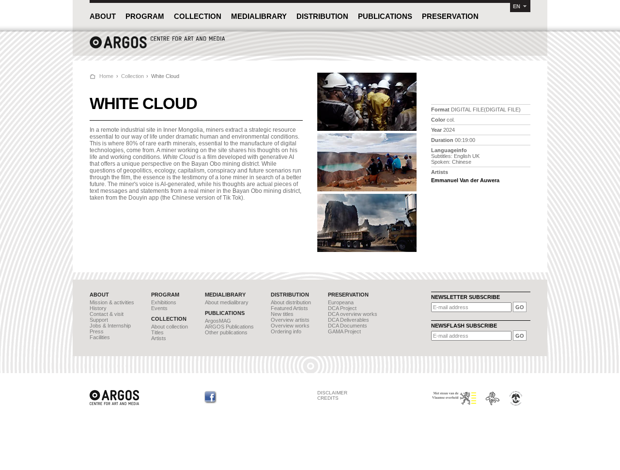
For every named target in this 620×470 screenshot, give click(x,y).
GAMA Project (344, 331)
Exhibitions (163, 302)
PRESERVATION (450, 16)
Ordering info (286, 331)
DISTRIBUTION (322, 16)
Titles (157, 332)
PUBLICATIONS (385, 16)
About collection (169, 326)
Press (97, 331)
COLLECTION (197, 16)
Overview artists (290, 320)
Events (159, 308)
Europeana (341, 302)
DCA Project (342, 308)
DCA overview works (352, 314)
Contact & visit (107, 314)
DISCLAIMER (332, 392)
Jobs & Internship (110, 326)
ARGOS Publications (229, 326)
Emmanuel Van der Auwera (465, 180)
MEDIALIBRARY (259, 16)
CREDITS (328, 398)
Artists (158, 338)
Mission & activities (112, 302)
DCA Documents (347, 326)
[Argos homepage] (157, 47)
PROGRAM (144, 16)
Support (99, 320)
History (98, 308)
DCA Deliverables (348, 320)
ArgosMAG (218, 321)
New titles (282, 314)
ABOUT (103, 16)
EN (516, 6)
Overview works (290, 326)
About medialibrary (226, 302)
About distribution (291, 302)
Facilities (100, 337)
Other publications (226, 332)
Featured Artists (289, 308)
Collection (132, 76)
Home (106, 76)
